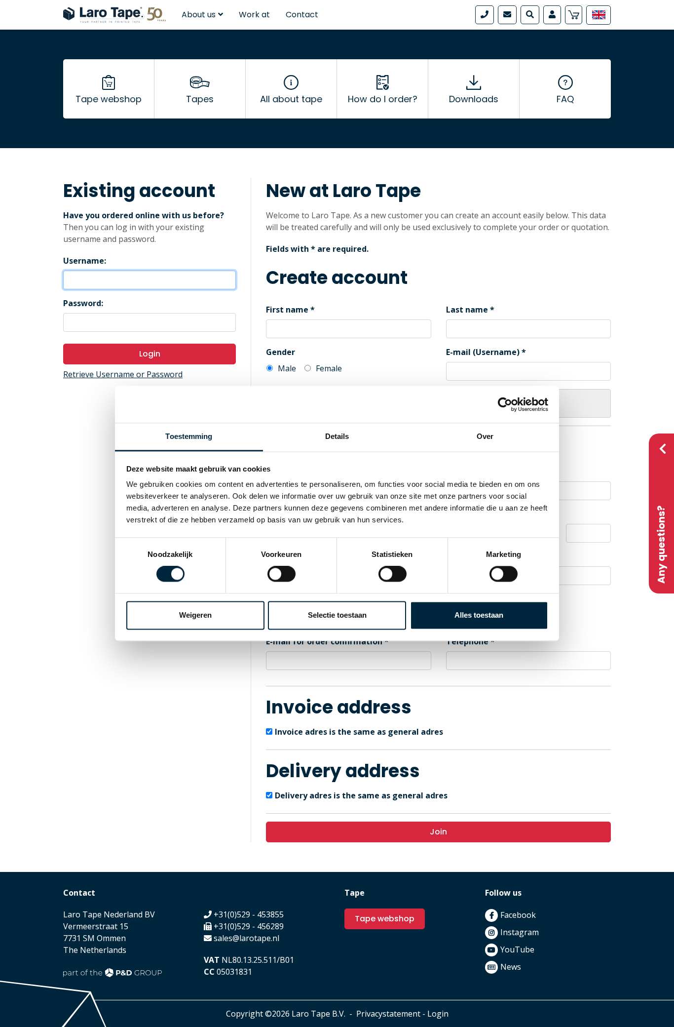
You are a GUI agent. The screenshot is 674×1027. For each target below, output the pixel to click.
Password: (83, 303)
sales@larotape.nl (246, 938)
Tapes (200, 99)
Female (329, 368)
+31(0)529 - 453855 (249, 914)
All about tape (291, 99)
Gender (280, 352)
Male (287, 368)
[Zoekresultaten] (530, 14)
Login (149, 353)
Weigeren (195, 615)
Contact (302, 14)
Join (438, 831)
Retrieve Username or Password (123, 374)
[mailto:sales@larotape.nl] (507, 14)
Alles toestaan (478, 615)
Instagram (519, 932)
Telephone (467, 641)
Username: (84, 260)
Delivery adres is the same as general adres (361, 795)
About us (199, 14)
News (510, 966)
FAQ (565, 99)
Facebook (518, 914)
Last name (467, 309)
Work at (254, 14)
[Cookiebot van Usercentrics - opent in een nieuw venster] (505, 404)
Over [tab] (485, 436)
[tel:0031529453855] (484, 14)
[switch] (281, 574)
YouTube (517, 949)
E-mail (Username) (483, 352)
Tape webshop (108, 99)
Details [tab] (337, 436)
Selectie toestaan (337, 615)
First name (287, 309)
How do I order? (382, 99)
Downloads (473, 99)
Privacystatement (388, 1013)
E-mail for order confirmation (324, 641)
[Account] (552, 14)
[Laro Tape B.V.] (114, 13)
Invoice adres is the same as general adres (359, 731)
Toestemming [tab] (188, 436)
